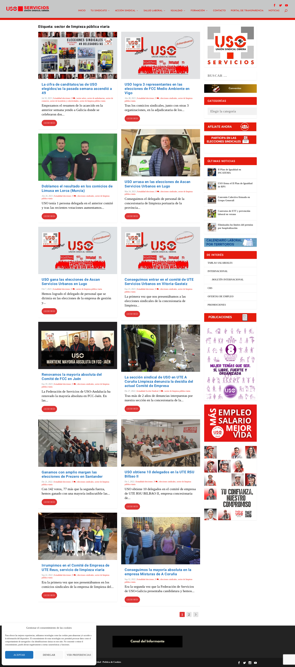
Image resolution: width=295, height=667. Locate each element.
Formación (198, 11)
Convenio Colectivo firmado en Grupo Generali (234, 199)
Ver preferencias (79, 655)
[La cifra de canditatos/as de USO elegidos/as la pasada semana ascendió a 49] (77, 55)
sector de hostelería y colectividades (64, 101)
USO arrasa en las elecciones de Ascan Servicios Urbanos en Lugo (158, 184)
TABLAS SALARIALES (220, 263)
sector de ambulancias (96, 98)
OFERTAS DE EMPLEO (221, 296)
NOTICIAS (274, 11)
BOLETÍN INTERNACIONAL (228, 279)
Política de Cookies (111, 662)
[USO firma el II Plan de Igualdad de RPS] (212, 185)
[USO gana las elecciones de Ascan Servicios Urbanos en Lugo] (77, 250)
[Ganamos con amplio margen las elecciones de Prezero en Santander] (77, 443)
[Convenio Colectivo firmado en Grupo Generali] (212, 199)
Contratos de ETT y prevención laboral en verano (234, 212)
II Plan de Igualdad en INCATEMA (229, 171)
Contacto (219, 11)
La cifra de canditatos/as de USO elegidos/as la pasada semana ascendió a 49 (77, 89)
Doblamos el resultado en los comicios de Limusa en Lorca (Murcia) (77, 188)
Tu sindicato (99, 11)
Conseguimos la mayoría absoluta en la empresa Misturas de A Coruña (158, 572)
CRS (210, 288)
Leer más (49, 123)
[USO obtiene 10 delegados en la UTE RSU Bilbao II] (160, 443)
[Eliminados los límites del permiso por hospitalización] (212, 227)
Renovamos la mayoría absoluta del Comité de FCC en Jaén (72, 377)
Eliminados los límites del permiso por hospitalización (235, 226)
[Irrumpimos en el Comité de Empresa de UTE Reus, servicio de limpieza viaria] (77, 536)
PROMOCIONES (217, 305)
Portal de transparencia (247, 11)
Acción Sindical (125, 11)
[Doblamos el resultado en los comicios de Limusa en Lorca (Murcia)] (77, 157)
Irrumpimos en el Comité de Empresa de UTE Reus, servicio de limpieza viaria (75, 567)
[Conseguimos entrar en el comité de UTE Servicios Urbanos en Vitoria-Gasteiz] (160, 250)
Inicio (82, 11)
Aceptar (19, 655)
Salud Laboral (153, 11)
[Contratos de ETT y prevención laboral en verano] (212, 213)
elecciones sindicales (86, 196)
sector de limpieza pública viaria (92, 101)
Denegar (49, 655)
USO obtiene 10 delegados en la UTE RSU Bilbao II (159, 474)
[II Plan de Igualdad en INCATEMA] (212, 172)
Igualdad (176, 11)
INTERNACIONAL (218, 271)
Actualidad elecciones (61, 98)
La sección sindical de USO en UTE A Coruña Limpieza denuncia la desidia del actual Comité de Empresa (159, 382)
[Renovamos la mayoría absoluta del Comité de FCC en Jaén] (77, 345)
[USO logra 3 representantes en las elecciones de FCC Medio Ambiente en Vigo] (160, 55)
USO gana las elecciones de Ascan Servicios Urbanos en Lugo (71, 282)
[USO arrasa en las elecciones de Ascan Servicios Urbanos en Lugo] (160, 152)
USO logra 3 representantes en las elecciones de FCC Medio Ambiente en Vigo (157, 89)
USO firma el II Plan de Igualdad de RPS (235, 185)
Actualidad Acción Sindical (147, 391)
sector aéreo (81, 98)
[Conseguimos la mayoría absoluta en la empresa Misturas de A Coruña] (160, 540)
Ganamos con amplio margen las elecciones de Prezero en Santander (72, 474)
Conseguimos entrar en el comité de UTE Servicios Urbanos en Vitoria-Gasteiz (159, 282)
